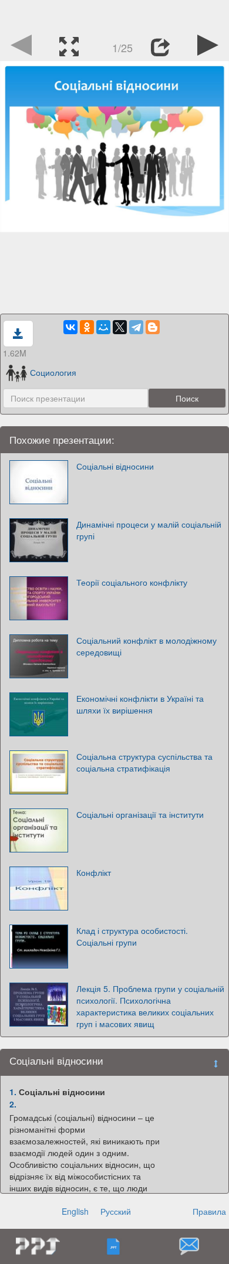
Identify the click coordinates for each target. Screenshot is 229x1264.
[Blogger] (153, 327)
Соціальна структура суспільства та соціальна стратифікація (144, 762)
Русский (115, 1211)
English (75, 1211)
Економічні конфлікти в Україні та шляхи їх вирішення (140, 704)
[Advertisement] (114, 14)
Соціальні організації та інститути (140, 814)
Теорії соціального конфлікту (131, 582)
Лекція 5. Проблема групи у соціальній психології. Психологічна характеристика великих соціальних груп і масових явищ (150, 1006)
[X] (120, 327)
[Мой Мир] (103, 327)
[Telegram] (136, 327)
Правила (209, 1211)
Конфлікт (93, 872)
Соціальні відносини (115, 466)
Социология (53, 372)
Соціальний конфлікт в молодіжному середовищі (146, 646)
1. (12, 1091)
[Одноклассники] (87, 327)
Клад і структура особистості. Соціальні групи (132, 936)
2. (12, 1104)
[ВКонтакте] (70, 327)
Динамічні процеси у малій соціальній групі (148, 530)
